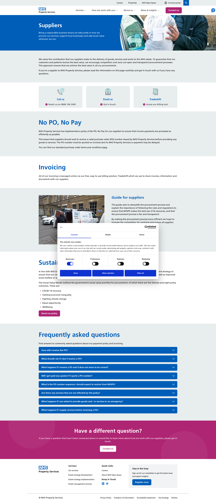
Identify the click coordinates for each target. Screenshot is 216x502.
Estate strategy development (80, 475)
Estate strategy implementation (81, 479)
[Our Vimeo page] (107, 484)
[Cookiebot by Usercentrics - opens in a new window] (146, 227)
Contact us (173, 10)
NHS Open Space (149, 3)
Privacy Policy (105, 498)
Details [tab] (108, 235)
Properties (132, 3)
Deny (76, 273)
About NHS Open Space (112, 475)
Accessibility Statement (146, 498)
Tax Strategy (163, 498)
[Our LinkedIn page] (103, 484)
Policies (174, 498)
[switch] (95, 264)
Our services (73, 470)
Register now (141, 482)
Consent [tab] (74, 235)
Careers (120, 3)
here (104, 147)
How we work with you (103, 10)
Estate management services (80, 484)
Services (80, 10)
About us (128, 10)
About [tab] (141, 235)
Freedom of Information (124, 498)
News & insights (148, 10)
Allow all (140, 273)
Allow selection (108, 273)
